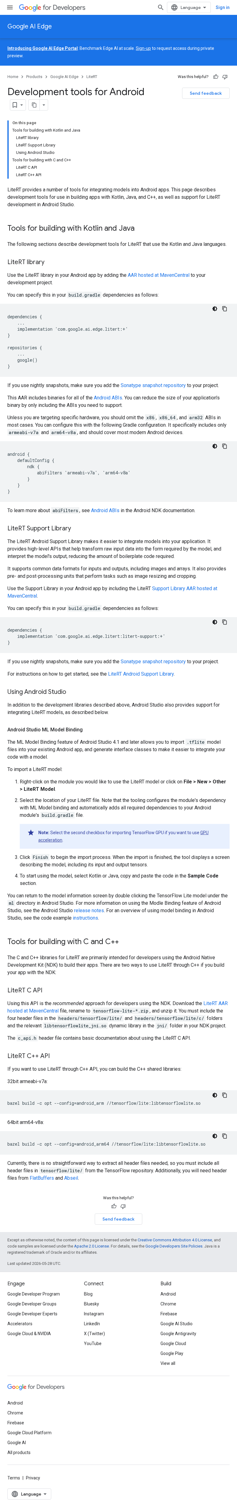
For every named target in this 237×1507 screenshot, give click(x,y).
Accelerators (19, 1323)
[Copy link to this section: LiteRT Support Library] (77, 529)
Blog (88, 1293)
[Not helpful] (225, 76)
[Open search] (160, 7)
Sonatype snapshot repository (153, 385)
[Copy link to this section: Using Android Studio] (72, 692)
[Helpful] (215, 76)
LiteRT (91, 76)
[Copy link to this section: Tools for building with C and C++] (125, 942)
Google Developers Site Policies (173, 1246)
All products (19, 1452)
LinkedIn (92, 1323)
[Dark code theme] (215, 309)
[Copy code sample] (225, 309)
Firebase (168, 1313)
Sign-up (143, 48)
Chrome (168, 1303)
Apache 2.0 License (91, 1246)
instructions (85, 918)
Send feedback (206, 93)
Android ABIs (108, 398)
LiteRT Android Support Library (141, 674)
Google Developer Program (33, 1293)
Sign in (223, 7)
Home (12, 76)
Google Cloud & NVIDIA (29, 1333)
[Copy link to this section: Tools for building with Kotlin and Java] (141, 229)
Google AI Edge (29, 26)
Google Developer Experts (32, 1313)
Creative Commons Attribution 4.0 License (175, 1240)
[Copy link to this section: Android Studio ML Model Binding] (89, 730)
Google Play (171, 1353)
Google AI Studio (176, 1323)
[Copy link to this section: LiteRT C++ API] (56, 1056)
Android (168, 1293)
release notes (89, 910)
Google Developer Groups (31, 1303)
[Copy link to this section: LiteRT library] (50, 262)
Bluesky (91, 1303)
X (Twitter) (94, 1333)
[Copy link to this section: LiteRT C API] (48, 991)
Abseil (71, 1178)
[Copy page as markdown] (34, 105)
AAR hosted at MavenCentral (158, 275)
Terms (13, 1477)
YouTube (93, 1343)
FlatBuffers (42, 1178)
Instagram (94, 1313)
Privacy (33, 1477)
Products (34, 76)
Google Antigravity (178, 1333)
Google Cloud (173, 1343)
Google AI (16, 1442)
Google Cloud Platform (29, 1432)
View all (167, 1363)
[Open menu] (10, 7)
